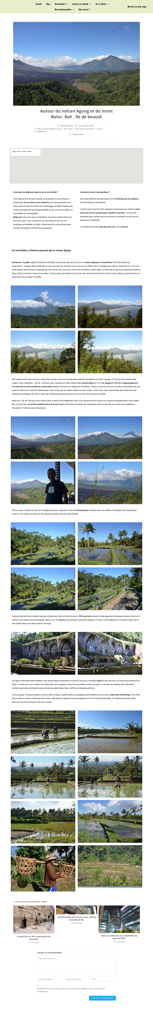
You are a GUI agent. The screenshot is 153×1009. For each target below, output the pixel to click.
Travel (99, 129)
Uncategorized (40, 131)
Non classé (68, 129)
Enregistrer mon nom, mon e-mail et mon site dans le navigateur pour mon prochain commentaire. (71, 990)
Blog (48, 4)
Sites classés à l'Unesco (84, 129)
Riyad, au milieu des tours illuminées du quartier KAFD (119, 937)
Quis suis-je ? (84, 9)
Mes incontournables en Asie (49, 129)
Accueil (39, 4)
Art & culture (101, 4)
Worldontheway (66, 126)
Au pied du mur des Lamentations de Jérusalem (34, 937)
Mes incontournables (63, 9)
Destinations (60, 4)
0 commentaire (78, 134)
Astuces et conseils (80, 4)
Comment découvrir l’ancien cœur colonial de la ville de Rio (76, 918)
